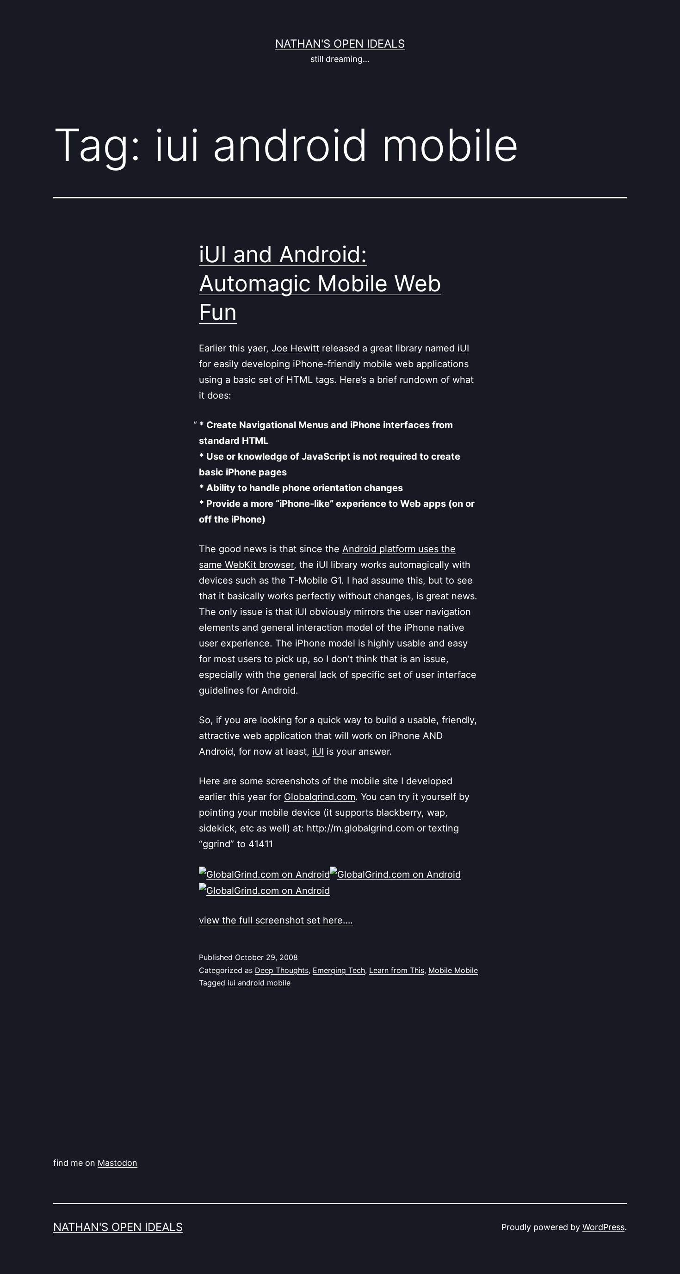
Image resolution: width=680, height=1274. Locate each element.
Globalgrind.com (319, 796)
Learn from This (396, 970)
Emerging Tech (339, 970)
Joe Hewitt (295, 348)
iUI (463, 348)
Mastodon (117, 1163)
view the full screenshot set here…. (276, 920)
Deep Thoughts (282, 970)
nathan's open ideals (340, 43)
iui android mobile (259, 982)
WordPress (603, 1227)
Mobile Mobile (453, 970)
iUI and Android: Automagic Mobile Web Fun (320, 283)
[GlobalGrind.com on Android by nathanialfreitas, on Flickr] (264, 873)
